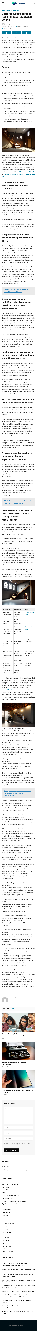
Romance (6, 1237)
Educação (6, 1221)
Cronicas (5, 1215)
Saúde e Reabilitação (8, 1251)
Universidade (7, 1246)
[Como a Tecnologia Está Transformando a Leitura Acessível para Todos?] (18, 1022)
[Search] (34, 3)
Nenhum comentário (22, 26)
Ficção (5, 1226)
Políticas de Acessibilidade (26, 172)
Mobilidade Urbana (7, 1249)
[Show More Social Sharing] (33, 32)
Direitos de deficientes (10, 1218)
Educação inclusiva (8, 1223)
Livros (4, 1206)
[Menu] (3, 3)
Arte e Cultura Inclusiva (9, 1190)
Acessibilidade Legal (8, 690)
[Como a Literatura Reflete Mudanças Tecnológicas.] (18, 1051)
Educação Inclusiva (7, 1198)
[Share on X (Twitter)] (16, 32)
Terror (5, 1243)
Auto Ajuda (6, 1212)
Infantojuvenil (7, 1232)
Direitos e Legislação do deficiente (12, 1195)
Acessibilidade (7, 1209)
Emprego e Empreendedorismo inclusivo (14, 1201)
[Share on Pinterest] (26, 32)
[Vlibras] (18, 3)
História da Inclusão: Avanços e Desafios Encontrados (18, 1291)
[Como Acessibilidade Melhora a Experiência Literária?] (18, 1079)
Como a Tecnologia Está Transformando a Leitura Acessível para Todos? (17, 1035)
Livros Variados (7, 1235)
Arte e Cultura (6, 1187)
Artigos (4, 1192)
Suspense (6, 1240)
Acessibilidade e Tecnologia (11, 10)
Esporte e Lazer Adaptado (10, 1204)
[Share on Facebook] (6, 32)
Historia (5, 1229)
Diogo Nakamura (11, 24)
